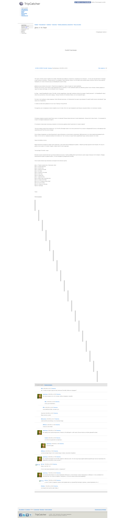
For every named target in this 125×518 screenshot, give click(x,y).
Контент (23, 32)
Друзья (23, 31)
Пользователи (24, 15)
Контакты (42, 509)
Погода (23, 14)
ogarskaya (49, 24)
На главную (21, 509)
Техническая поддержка (100, 509)
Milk (42, 388)
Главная (36, 24)
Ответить (53, 388)
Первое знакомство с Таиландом (65, 24)
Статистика (36, 509)
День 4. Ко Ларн (77, 24)
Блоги (22, 12)
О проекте (27, 509)
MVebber (43, 486)
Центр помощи (48, 509)
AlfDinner (45, 424)
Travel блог (54, 24)
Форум (22, 11)
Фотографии (24, 13)
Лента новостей (25, 28)
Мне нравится (101, 68)
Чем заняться (24, 9)
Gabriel (46, 437)
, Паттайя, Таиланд (43, 68)
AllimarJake (43, 418)
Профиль (23, 30)
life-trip (42, 464)
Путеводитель (24, 10)
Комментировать (48, 384)
